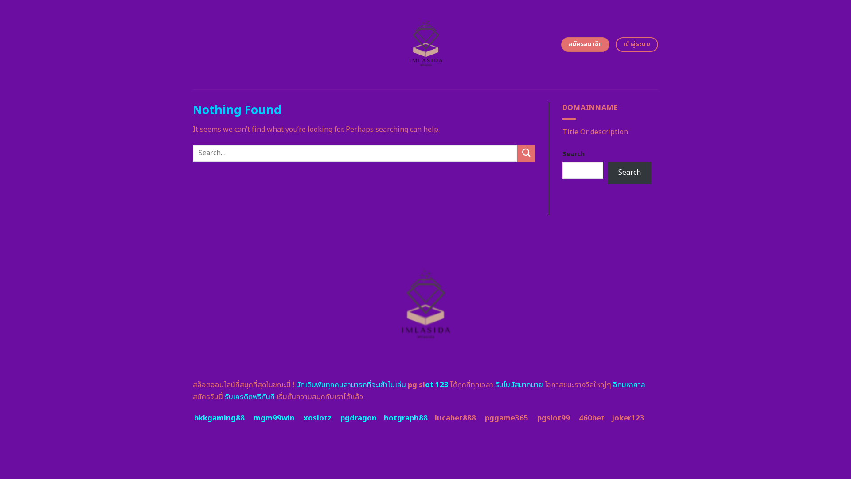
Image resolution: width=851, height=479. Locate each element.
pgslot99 (553, 418)
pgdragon (358, 418)
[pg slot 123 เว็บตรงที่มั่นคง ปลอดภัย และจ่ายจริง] (426, 44)
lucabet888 (455, 418)
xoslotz (318, 418)
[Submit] (526, 153)
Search (573, 154)
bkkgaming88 (219, 418)
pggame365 (506, 418)
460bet (592, 418)
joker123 (628, 418)
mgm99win (274, 418)
